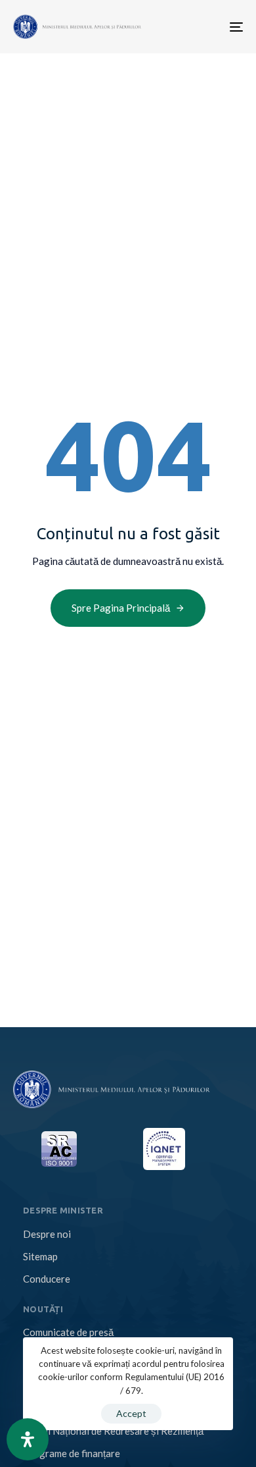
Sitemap (40, 1256)
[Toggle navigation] (185, 26)
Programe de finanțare (71, 1453)
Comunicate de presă (68, 1332)
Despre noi (47, 1234)
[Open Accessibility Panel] (28, 1439)
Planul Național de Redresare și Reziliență (113, 1431)
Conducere (46, 1279)
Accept (131, 1413)
